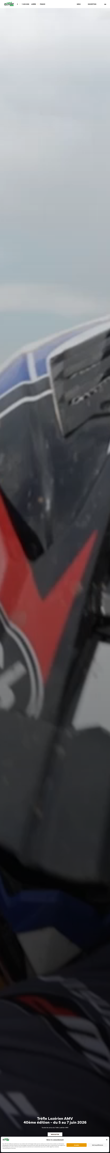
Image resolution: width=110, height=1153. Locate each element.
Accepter (76, 1145)
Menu (79, 4)
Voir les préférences (97, 1145)
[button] (107, 1140)
